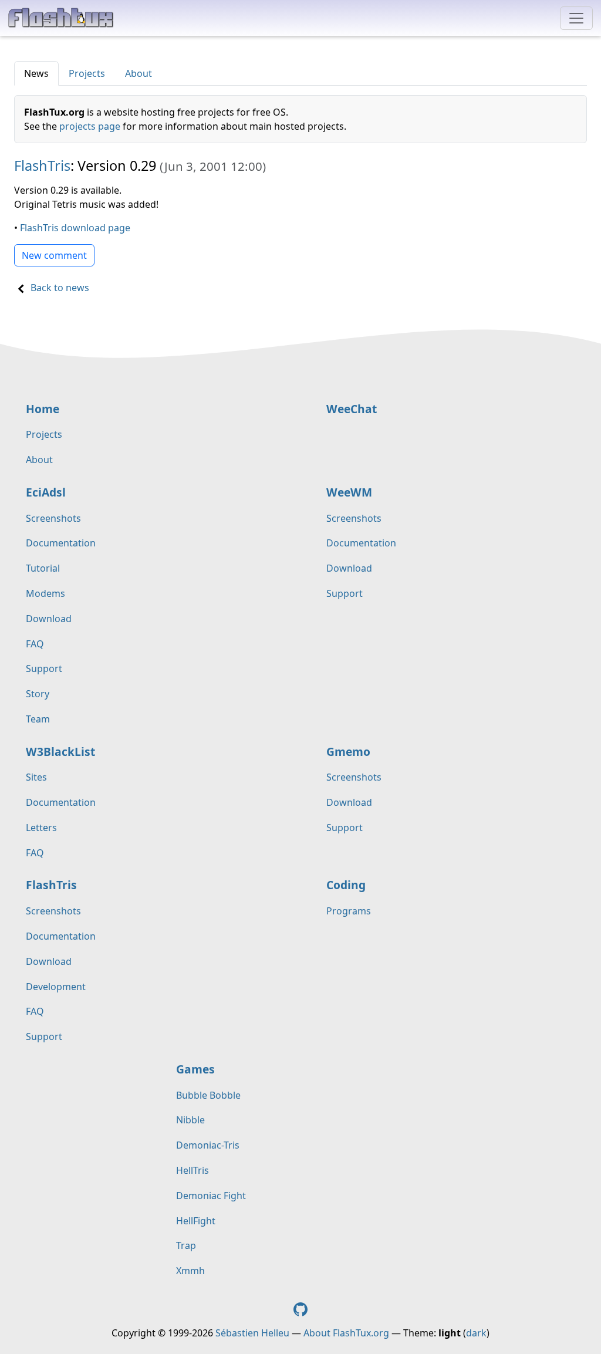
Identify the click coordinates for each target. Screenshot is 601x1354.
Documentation (61, 542)
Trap (186, 1245)
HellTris (192, 1170)
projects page (89, 126)
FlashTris (42, 165)
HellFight (195, 1220)
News (36, 73)
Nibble (190, 1119)
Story (37, 693)
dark (476, 1332)
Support (44, 668)
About (138, 73)
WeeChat (351, 409)
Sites (36, 777)
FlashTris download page (75, 227)
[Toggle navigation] (576, 18)
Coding (346, 885)
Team (38, 719)
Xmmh (190, 1270)
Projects (87, 73)
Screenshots (53, 518)
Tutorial (43, 568)
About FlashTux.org (346, 1332)
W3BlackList (60, 751)
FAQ (35, 643)
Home (42, 409)
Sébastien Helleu (252, 1332)
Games (195, 1069)
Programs (348, 910)
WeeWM (349, 492)
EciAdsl (46, 492)
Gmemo (348, 751)
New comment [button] (54, 255)
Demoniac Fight (211, 1195)
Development (56, 986)
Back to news (60, 287)
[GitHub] (300, 1308)
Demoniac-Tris (207, 1145)
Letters (41, 827)
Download (49, 618)
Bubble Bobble (208, 1095)
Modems (45, 593)
